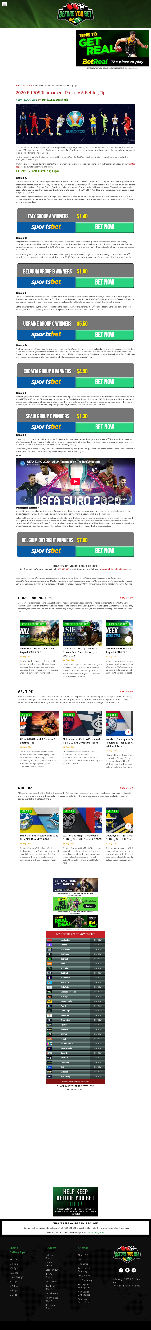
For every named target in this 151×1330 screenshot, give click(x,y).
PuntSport (65, 996)
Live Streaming (85, 1280)
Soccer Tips (28, 85)
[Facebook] (121, 1270)
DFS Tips (14, 1286)
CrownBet (65, 1020)
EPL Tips (13, 1294)
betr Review (50, 1281)
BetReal (64, 958)
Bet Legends (66, 1001)
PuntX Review (51, 1293)
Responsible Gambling (84, 1270)
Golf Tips (14, 1281)
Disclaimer (83, 1264)
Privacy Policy (84, 1275)
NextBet (64, 1029)
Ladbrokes (65, 940)
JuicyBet (64, 1038)
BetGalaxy (65, 1076)
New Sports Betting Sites (84, 1293)
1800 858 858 (62, 569)
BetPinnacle (66, 1048)
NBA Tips (14, 1272)
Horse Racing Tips (18, 1277)
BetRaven (65, 954)
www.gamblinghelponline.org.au (115, 569)
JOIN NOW (97, 940)
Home (18, 85)
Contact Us (83, 1259)
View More (125, 597)
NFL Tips (14, 1290)
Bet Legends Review (51, 1306)
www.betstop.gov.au (94, 1232)
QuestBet (65, 1052)
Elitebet (64, 1071)
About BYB (83, 1255)
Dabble (64, 944)
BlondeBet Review (50, 1287)
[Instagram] (134, 1270)
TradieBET (65, 949)
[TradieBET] (75, 895)
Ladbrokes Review (50, 1256)
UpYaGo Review (48, 1275)
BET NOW (104, 227)
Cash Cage (65, 1010)
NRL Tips (14, 1264)
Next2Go (64, 1057)
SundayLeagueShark (55, 99)
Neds (63, 963)
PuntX (63, 1005)
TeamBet (65, 1015)
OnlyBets (65, 987)
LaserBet (65, 1062)
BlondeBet (65, 977)
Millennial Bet (67, 1043)
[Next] (128, 639)
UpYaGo (64, 1024)
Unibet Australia (68, 991)
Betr (63, 1067)
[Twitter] (127, 1270)
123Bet (64, 1034)
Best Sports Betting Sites (84, 1286)
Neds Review (51, 1269)
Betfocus (65, 982)
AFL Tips (13, 1259)
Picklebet (65, 968)
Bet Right (65, 972)
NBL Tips (14, 1268)
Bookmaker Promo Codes (84, 1301)
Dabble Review (48, 1264)
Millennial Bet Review (51, 1299)
